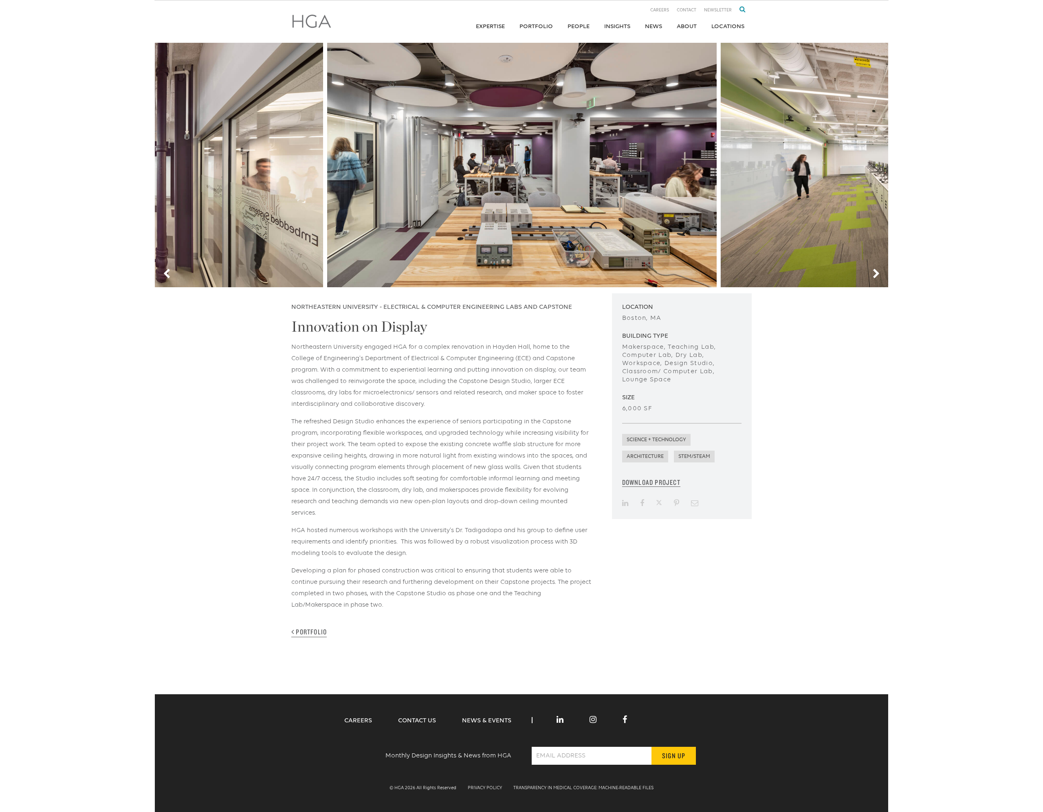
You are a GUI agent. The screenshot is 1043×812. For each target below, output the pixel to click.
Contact (686, 10)
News (653, 26)
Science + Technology (656, 439)
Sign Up (673, 755)
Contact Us (418, 720)
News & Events (486, 720)
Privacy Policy (485, 788)
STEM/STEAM (694, 456)
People (579, 26)
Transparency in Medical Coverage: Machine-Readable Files (583, 788)
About (687, 26)
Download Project (651, 482)
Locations (727, 26)
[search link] (739, 10)
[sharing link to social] (625, 503)
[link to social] (560, 720)
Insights (617, 26)
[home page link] (311, 24)
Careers (659, 10)
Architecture (645, 456)
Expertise (490, 26)
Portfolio (536, 26)
